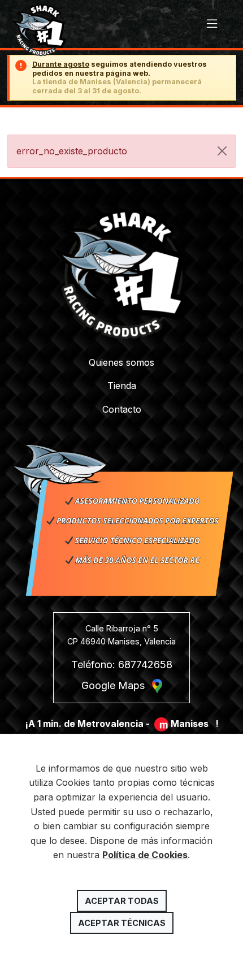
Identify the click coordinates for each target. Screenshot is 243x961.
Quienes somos (121, 362)
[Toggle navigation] (212, 24)
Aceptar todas (122, 901)
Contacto (121, 409)
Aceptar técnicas (122, 923)
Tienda (121, 385)
